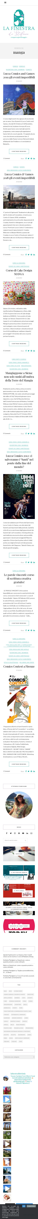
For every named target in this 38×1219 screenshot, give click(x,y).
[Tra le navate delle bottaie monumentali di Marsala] (7, 1117)
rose (5, 1038)
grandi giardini (17, 1018)
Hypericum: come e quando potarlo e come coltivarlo (16, 961)
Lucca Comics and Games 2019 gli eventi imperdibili (19, 75)
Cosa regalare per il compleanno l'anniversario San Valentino (19, 645)
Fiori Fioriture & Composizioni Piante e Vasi (17, 1011)
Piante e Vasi (8, 1028)
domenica (7, 1007)
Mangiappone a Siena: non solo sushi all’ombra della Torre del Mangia (19, 376)
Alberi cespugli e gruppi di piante (14, 994)
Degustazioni (26, 365)
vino (20, 1041)
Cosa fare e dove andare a (19, 362)
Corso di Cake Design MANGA (19, 272)
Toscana (6, 1041)
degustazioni (8, 1004)
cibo (5, 1001)
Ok (24, 1206)
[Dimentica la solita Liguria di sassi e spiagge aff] (7, 1189)
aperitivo (30, 994)
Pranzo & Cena (18, 1028)
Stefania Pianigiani (9, 960)
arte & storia (8, 997)
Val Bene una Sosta (27, 662)
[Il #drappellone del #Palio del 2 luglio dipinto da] (7, 1162)
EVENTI (22, 167)
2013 (10, 991)
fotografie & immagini (18, 1014)
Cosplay (22, 66)
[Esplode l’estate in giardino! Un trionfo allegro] (7, 1135)
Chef (23, 997)
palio (12, 1024)
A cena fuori (18, 991)
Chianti (30, 997)
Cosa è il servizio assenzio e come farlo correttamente (18, 976)
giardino (7, 1018)
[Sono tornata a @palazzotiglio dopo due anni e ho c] (7, 1197)
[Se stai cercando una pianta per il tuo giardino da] (7, 1090)
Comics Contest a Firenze (19, 666)
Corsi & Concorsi (19, 263)
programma (29, 1028)
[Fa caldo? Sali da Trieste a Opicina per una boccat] (7, 1144)
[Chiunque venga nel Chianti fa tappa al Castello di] (7, 1180)
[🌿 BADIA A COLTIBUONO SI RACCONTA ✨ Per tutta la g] (7, 1153)
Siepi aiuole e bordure (22, 1038)
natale (6, 1024)
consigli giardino (14, 1001)
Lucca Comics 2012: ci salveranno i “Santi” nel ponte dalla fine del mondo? (19, 461)
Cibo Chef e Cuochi (19, 359)
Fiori (20, 1007)
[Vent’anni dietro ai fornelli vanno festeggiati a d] (7, 1108)
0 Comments (6, 254)
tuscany (14, 1041)
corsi (24, 1001)
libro (26, 1018)
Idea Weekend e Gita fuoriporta (19, 170)
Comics (15, 66)
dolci (25, 1004)
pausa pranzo (20, 1024)
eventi (15, 1007)
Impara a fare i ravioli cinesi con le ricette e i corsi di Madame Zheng (18, 955)
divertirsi (18, 1004)
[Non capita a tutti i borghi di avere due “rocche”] (7, 1126)
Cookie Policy (31, 1206)
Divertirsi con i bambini (15, 69)
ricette (13, 1034)
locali (6, 1021)
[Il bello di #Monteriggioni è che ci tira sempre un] (7, 1171)
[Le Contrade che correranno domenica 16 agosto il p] (7, 1099)
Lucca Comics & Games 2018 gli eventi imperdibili (19, 176)
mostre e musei (15, 1021)
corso (30, 1001)
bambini (17, 997)
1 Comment (6, 158)
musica (25, 1021)
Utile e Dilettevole (11, 662)
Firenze (6, 1014)
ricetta (6, 1034)
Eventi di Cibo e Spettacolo (19, 266)
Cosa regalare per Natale (19, 649)
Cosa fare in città (13, 365)
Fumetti (29, 69)
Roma (29, 1034)
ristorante (21, 1034)
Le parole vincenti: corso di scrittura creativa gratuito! (19, 578)
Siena (11, 1038)
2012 (5, 991)
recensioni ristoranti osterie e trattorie (17, 1031)
